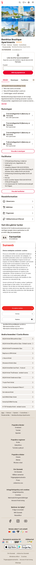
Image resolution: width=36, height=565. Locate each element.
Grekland (18, 427)
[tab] (5, 80)
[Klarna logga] (26, 533)
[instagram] (18, 522)
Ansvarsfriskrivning (18, 500)
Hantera (17, 319)
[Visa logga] (13, 533)
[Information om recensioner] (21, 50)
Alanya (18, 460)
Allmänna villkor (14, 556)
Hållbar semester (18, 475)
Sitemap (18, 563)
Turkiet (18, 430)
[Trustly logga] (18, 533)
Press (18, 480)
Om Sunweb (18, 472)
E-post (5, 65)
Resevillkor (18, 515)
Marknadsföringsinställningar (18, 498)
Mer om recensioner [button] (14, 232)
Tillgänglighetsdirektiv (18, 477)
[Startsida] (2, 2)
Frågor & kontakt (18, 510)
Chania (18, 457)
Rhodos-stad (18, 462)
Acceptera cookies (17, 308)
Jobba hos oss (18, 483)
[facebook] (10, 522)
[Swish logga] (22, 533)
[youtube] (25, 522)
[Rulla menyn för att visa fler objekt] (34, 80)
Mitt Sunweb (18, 512)
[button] (18, 13)
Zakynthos (18, 445)
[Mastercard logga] (9, 533)
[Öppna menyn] (32, 2)
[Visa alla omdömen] (11, 50)
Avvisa (17, 313)
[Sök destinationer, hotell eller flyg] (19, 2)
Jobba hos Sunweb (22, 553)
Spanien (18, 433)
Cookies (18, 495)
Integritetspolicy (18, 492)
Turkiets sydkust (18, 448)
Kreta (18, 442)
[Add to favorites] (32, 9)
